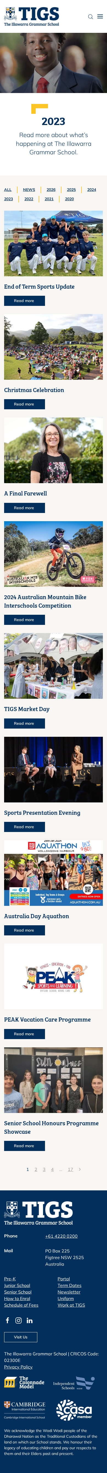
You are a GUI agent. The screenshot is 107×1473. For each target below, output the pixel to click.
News (29, 189)
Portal (64, 1278)
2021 (49, 198)
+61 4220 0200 (61, 1236)
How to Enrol (17, 1298)
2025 (71, 189)
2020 (69, 198)
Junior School (17, 1285)
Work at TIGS (71, 1305)
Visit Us (20, 1337)
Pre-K (10, 1278)
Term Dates (69, 1285)
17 (70, 1169)
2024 (91, 189)
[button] (100, 16)
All (8, 189)
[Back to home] (31, 16)
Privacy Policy (18, 1367)
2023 (8, 198)
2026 (51, 189)
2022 (28, 198)
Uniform (66, 1298)
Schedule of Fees (21, 1305)
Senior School (18, 1292)
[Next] (79, 1169)
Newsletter (69, 1292)
